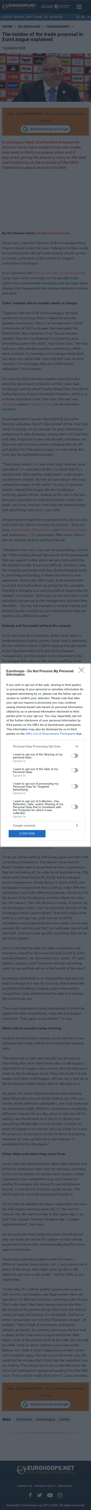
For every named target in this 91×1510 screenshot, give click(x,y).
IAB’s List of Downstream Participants (51, 733)
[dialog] (45, 755)
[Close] (83, 671)
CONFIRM (27, 833)
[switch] (74, 756)
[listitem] (45, 746)
